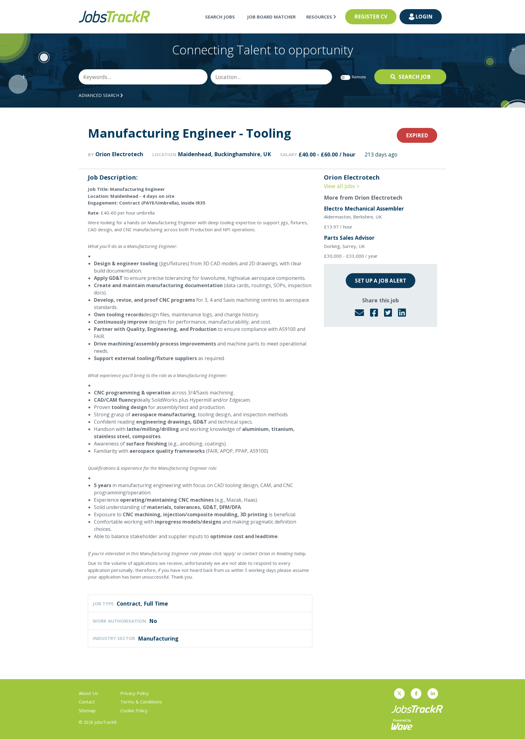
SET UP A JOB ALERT (380, 280)
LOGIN (424, 16)
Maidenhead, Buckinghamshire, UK (224, 154)
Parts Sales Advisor (349, 237)
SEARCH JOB (415, 76)
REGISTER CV (370, 16)
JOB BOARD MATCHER (271, 17)
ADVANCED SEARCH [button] (99, 95)
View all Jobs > (341, 186)
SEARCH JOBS (220, 17)
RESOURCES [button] (319, 17)
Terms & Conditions (141, 702)
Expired (417, 135)
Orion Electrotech (119, 154)
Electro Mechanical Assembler (364, 208)
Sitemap (87, 710)
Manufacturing (158, 638)
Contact (87, 702)
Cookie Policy (134, 710)
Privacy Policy (134, 693)
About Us (88, 693)
